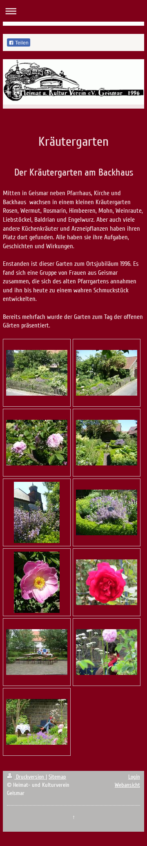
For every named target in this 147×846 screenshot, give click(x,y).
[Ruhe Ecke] (36, 722)
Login (134, 776)
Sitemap (57, 776)
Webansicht (127, 784)
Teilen (21, 43)
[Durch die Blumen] (106, 652)
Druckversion (30, 776)
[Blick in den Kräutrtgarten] (106, 442)
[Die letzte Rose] (106, 582)
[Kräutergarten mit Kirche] (37, 512)
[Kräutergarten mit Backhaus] (106, 373)
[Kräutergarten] (36, 373)
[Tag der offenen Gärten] (36, 652)
